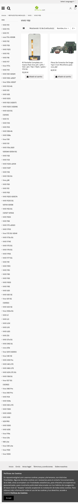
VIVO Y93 (6, 278)
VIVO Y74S (7, 241)
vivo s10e (6, 348)
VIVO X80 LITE (8, 368)
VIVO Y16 (6, 57)
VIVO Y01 (6, 25)
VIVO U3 (6, 319)
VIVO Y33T (7, 168)
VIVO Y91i (6, 270)
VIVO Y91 (6, 262)
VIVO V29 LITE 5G (9, 372)
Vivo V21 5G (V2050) (7, 301)
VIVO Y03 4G (7, 86)
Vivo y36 (6, 180)
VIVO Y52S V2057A (10, 196)
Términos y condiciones (43, 466)
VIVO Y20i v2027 (9, 78)
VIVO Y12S (6, 49)
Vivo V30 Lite (8, 446)
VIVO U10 (6, 327)
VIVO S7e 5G (7, 339)
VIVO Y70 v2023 (9, 225)
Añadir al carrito (35, 77)
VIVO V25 (6, 94)
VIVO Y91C (7, 266)
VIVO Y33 (6, 160)
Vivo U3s (6, 438)
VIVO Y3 (6, 119)
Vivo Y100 (6, 450)
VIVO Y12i (6, 45)
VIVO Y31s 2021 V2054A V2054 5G (10, 149)
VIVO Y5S (6, 127)
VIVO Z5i (6, 335)
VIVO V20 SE (7, 295)
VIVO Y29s (7, 401)
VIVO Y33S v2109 (9, 164)
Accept (8, 498)
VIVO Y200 (7, 425)
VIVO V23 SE (7, 307)
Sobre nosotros (61, 466)
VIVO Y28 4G (7, 131)
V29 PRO (6, 421)
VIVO (3, 20)
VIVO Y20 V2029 (9, 74)
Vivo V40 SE (7, 356)
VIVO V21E (6, 429)
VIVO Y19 (6, 70)
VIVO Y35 (6, 172)
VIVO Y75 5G (7, 245)
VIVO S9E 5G (8, 344)
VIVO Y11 (6, 33)
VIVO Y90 (6, 274)
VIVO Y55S (7, 217)
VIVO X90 (6, 417)
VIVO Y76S (7, 254)
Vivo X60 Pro (8, 393)
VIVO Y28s (7, 135)
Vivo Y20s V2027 (9, 82)
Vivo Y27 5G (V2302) (7, 382)
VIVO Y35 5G (7, 176)
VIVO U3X (6, 323)
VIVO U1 (6, 315)
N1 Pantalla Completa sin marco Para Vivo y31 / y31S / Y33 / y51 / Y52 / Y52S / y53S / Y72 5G (34, 65)
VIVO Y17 (6, 62)
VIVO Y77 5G (7, 258)
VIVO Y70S (7, 229)
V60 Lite (6, 442)
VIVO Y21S (6, 98)
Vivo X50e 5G (8, 311)
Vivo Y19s (6, 433)
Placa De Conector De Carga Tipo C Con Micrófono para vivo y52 (62, 64)
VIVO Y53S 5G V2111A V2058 (8, 203)
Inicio (11, 466)
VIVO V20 (6, 290)
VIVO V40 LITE (8, 364)
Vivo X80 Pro (8, 389)
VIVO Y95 (6, 286)
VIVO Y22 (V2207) (10, 102)
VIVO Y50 (6, 184)
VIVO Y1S (6, 29)
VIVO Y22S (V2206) (10, 107)
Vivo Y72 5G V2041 (10, 233)
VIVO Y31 (6, 143)
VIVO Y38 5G (7, 376)
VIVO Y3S (6, 123)
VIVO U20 (6, 331)
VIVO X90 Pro (8, 360)
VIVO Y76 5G (7, 250)
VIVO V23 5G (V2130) (7, 113)
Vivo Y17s (6, 66)
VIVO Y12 (6, 41)
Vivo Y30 (6, 139)
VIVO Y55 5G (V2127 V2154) (8, 211)
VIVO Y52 (6, 192)
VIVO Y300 (7, 409)
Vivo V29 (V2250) (10, 352)
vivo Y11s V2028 (9, 37)
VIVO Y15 (6, 53)
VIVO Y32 (6, 156)
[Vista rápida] (46, 37)
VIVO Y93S (7, 282)
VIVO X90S (7, 413)
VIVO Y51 (6, 188)
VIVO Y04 (6, 397)
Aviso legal (26, 466)
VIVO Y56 (6, 221)
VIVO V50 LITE (8, 405)
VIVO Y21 (6, 90)
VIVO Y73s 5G (8, 237)
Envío (18, 466)
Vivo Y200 (7, 454)
